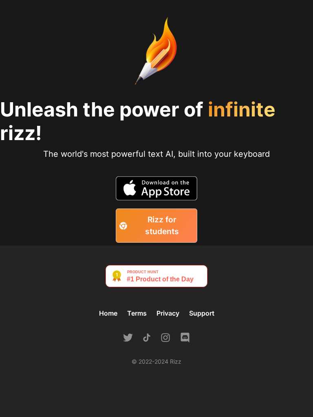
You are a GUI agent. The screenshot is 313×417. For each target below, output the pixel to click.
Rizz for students (162, 225)
